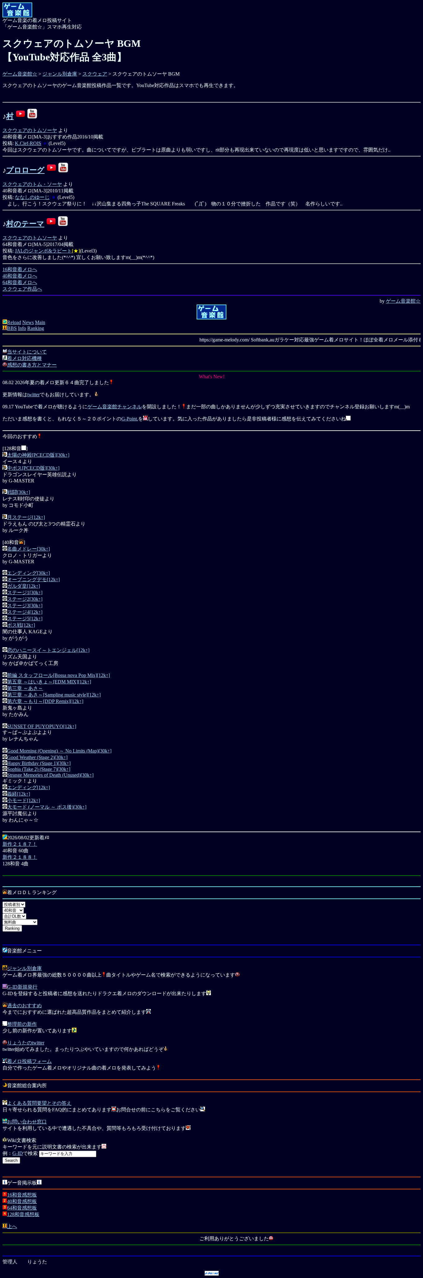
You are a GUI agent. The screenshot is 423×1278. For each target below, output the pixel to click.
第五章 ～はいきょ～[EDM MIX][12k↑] (49, 681)
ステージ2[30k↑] (24, 599)
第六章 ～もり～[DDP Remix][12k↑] (45, 701)
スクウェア (94, 74)
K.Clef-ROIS (28, 143)
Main (40, 322)
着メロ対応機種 (24, 358)
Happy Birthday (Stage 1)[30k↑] (39, 763)
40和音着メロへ (19, 276)
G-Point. (129, 418)
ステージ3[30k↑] (24, 605)
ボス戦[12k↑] (21, 625)
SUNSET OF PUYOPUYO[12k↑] (41, 726)
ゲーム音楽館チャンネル (114, 406)
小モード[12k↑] (23, 800)
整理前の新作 (22, 1024)
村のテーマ (25, 224)
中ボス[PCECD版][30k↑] (33, 468)
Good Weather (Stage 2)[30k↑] (37, 757)
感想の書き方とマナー (32, 364)
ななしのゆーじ (32, 197)
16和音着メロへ (19, 269)
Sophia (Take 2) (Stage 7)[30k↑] (38, 769)
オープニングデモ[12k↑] (33, 579)
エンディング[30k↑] (28, 573)
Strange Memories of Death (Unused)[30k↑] (50, 775)
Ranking (35, 328)
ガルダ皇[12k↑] (23, 586)
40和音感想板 (22, 1201)
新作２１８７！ (19, 844)
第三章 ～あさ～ (25, 688)
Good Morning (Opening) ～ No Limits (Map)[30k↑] (59, 750)
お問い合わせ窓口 (27, 1121)
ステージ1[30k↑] (24, 592)
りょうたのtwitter (25, 1042)
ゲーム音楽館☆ (19, 74)
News (28, 322)
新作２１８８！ (19, 857)
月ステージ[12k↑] (26, 517)
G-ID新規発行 (22, 987)
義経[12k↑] (18, 794)
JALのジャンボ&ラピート (43, 250)
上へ (12, 1226)
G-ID (17, 1153)
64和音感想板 (22, 1207)
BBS (12, 328)
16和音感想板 (22, 1194)
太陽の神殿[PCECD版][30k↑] (38, 455)
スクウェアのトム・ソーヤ (32, 184)
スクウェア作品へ (22, 289)
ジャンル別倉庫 (59, 74)
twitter (33, 394)
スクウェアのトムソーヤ (29, 130)
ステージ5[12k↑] (24, 618)
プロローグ (25, 170)
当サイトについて (27, 351)
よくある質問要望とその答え (39, 1103)
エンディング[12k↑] (28, 787)
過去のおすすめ (24, 1005)
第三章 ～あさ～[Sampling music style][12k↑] (54, 694)
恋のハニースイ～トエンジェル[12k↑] (48, 650)
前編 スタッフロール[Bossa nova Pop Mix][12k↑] (58, 675)
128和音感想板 (23, 1214)
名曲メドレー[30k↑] (28, 548)
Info (22, 328)
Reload (14, 322)
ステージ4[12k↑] (24, 612)
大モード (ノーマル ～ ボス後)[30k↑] (46, 807)
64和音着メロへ (19, 282)
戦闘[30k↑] (18, 492)
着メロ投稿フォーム (29, 1061)
